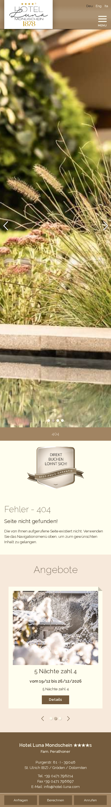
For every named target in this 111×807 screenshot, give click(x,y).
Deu (89, 6)
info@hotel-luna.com (62, 787)
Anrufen (90, 800)
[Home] (28, 14)
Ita (106, 6)
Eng (99, 6)
